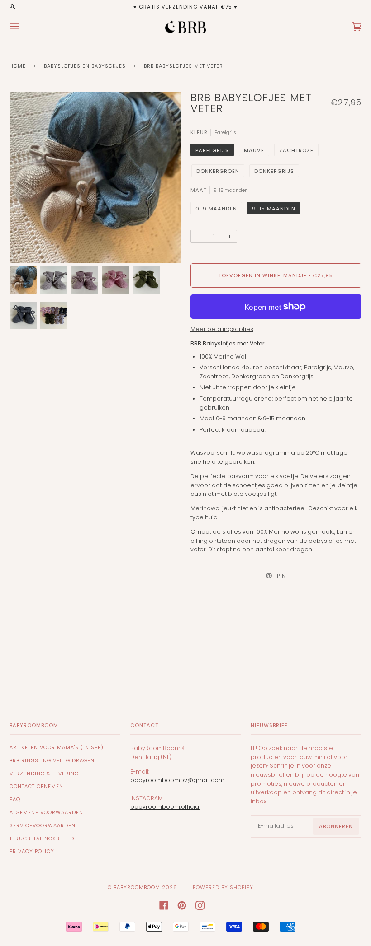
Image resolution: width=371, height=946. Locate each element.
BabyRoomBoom (137, 887)
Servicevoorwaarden (43, 825)
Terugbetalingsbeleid (42, 838)
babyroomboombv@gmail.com (177, 780)
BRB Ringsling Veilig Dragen (52, 760)
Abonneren (336, 826)
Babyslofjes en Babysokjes (85, 66)
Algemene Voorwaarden (46, 812)
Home (18, 66)
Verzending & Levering (44, 773)
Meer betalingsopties (221, 329)
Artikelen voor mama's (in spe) (57, 747)
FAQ (15, 799)
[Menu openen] (23, 27)
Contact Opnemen (36, 786)
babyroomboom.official (165, 807)
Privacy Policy (32, 851)
